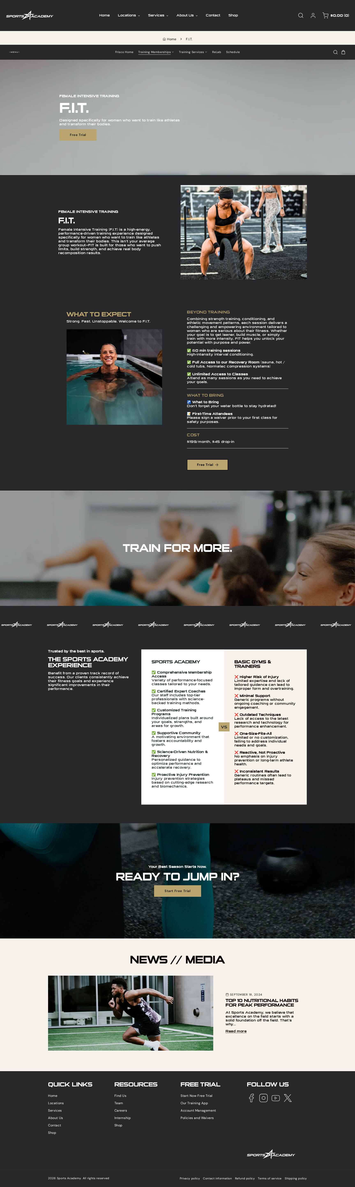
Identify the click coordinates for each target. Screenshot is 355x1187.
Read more (236, 1031)
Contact (54, 1125)
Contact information (217, 1178)
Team (118, 1103)
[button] (300, 15)
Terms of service (270, 1178)
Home (171, 39)
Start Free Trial (178, 891)
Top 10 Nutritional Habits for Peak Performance (86, 978)
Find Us (120, 1096)
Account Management (198, 1110)
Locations (56, 1103)
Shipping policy (296, 1178)
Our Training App (194, 1103)
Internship (122, 1118)
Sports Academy (69, 1178)
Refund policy (245, 1178)
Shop (52, 1133)
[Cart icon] (343, 52)
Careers (120, 1110)
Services (55, 1110)
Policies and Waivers (197, 1118)
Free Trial (78, 134)
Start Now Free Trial (197, 1096)
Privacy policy (190, 1178)
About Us (55, 1118)
